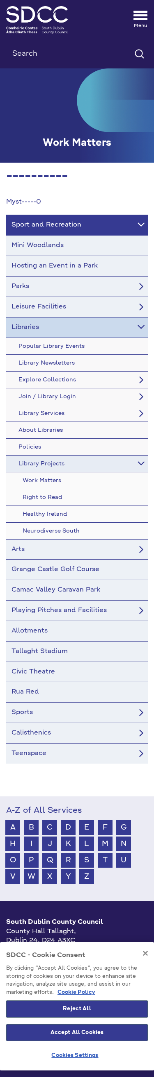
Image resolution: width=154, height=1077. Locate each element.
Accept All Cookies (77, 1032)
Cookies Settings (74, 1055)
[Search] (139, 53)
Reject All (77, 1008)
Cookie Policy (76, 992)
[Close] (145, 953)
